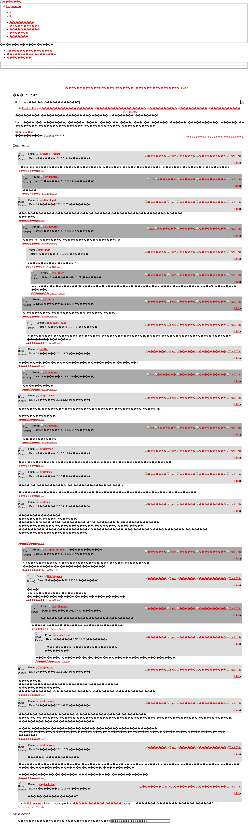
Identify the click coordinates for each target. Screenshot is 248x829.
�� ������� (21, 22)
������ (125, 87)
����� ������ (24, 25)
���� (27, 132)
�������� (27, 171)
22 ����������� (195, 137)
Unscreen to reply (27, 807)
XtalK (185, 87)
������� (18, 32)
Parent (45, 194)
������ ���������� (158, 87)
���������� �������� (31, 54)
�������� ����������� (226, 137)
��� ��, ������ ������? (98, 803)
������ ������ (82, 87)
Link (237, 162)
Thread (41, 171)
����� (108, 87)
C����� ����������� (29, 50)
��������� (19, 57)
